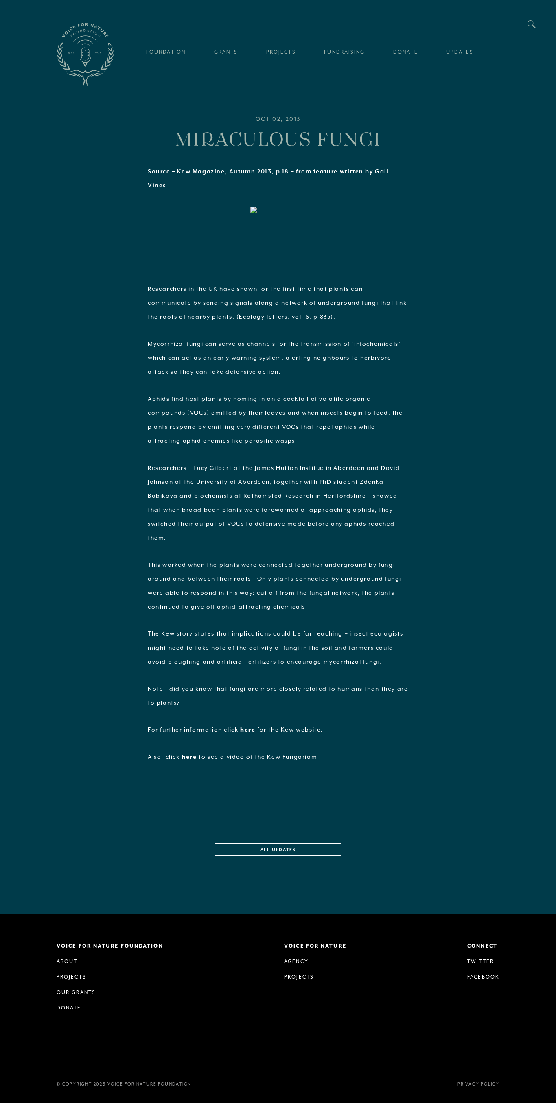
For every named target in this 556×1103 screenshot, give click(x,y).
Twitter (480, 962)
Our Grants (76, 992)
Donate (69, 1008)
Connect (482, 946)
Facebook (483, 977)
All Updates (278, 849)
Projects (71, 977)
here (248, 730)
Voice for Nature (315, 946)
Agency (296, 962)
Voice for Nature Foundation (85, 54)
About (67, 962)
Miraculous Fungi (278, 138)
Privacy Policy (478, 1084)
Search (531, 24)
